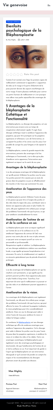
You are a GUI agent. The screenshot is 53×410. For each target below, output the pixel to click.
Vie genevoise (15, 5)
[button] (14, 375)
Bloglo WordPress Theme (26, 406)
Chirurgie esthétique (13, 21)
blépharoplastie (24, 322)
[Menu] (49, 5)
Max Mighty (15, 371)
